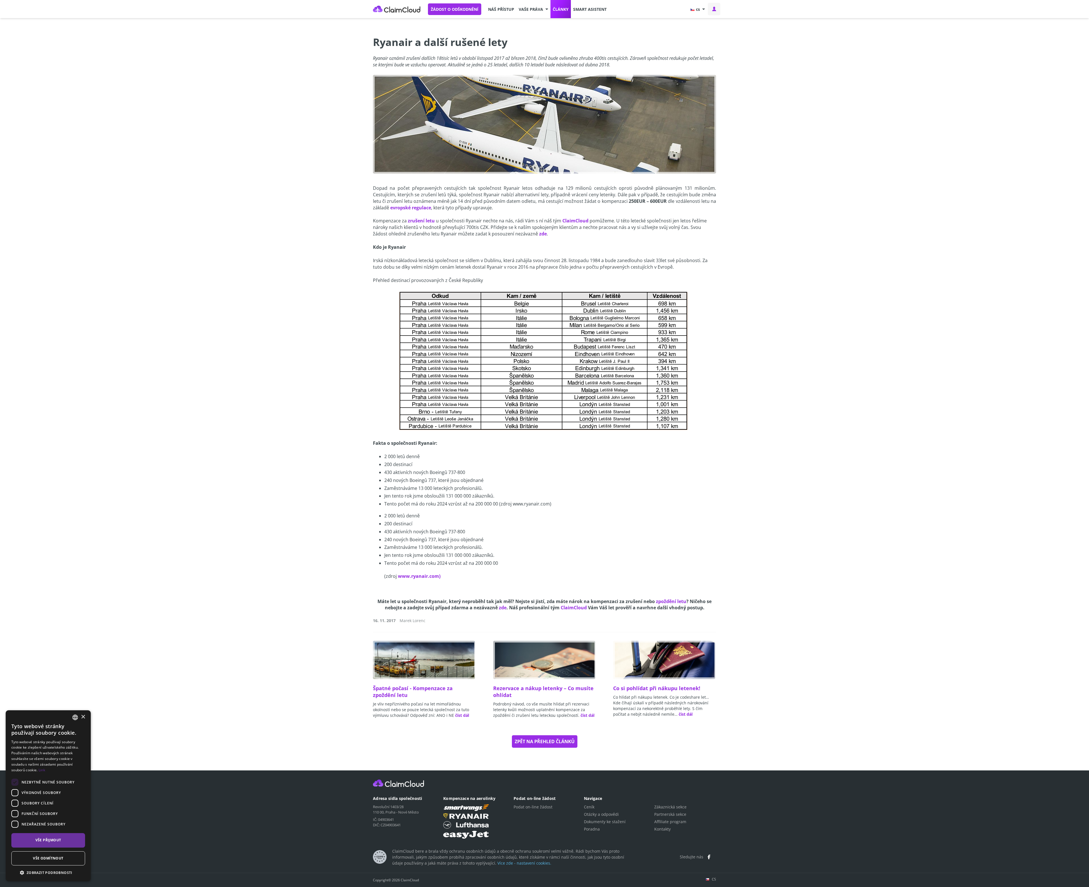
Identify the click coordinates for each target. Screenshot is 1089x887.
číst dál (462, 715)
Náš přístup (501, 9)
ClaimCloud (397, 9)
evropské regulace (410, 208)
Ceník (589, 807)
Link (42, 770)
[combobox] (75, 717)
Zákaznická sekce (670, 807)
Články (561, 9)
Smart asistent (590, 9)
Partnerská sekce (670, 814)
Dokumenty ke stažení (605, 821)
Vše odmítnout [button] (48, 858)
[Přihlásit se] (714, 9)
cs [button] (698, 9)
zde (543, 234)
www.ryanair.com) (419, 576)
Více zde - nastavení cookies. (524, 863)
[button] (533, 9)
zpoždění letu (671, 601)
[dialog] (48, 795)
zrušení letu (421, 221)
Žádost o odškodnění (454, 9)
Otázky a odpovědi (601, 814)
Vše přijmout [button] (48, 840)
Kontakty (662, 829)
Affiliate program (670, 821)
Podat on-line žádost (533, 807)
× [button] (83, 717)
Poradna (592, 829)
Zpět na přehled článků (545, 741)
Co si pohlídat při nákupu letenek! (656, 688)
